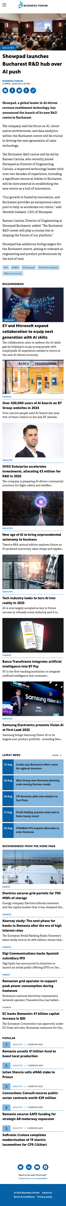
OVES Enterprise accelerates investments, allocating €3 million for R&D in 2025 (31, 471)
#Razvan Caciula (13, 273)
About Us (47, 1193)
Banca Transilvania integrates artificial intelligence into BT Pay (32, 664)
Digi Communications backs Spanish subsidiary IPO (30, 956)
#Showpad (28, 268)
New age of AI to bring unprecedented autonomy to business (31, 537)
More (55, 756)
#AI (6, 268)
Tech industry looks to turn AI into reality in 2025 (28, 601)
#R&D (15, 268)
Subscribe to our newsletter (33, 1178)
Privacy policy (44, 1197)
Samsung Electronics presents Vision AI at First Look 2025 (32, 728)
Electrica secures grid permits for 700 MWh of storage (31, 896)
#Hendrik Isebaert (48, 268)
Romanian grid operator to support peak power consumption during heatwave (29, 986)
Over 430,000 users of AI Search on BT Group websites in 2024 (32, 406)
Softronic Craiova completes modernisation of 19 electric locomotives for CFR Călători (24, 1140)
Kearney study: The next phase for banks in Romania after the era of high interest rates (32, 926)
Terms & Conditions (24, 1197)
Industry (8, 48)
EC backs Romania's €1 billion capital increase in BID (30, 1016)
